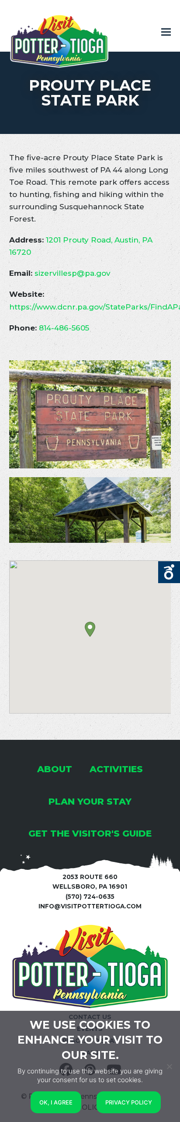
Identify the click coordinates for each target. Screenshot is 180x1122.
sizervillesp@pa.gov (73, 273)
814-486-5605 (64, 328)
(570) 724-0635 (90, 896)
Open (169, 572)
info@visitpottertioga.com (90, 906)
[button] (166, 32)
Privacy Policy (128, 1102)
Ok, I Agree (56, 1102)
